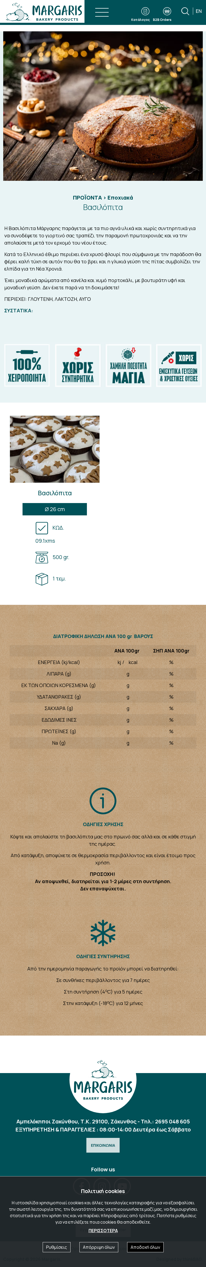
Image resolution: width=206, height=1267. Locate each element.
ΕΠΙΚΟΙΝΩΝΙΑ (103, 1145)
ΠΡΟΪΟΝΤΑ (87, 197)
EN (199, 11)
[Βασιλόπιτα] (103, 106)
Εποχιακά (120, 197)
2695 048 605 (172, 1121)
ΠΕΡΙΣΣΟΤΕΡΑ (103, 1231)
